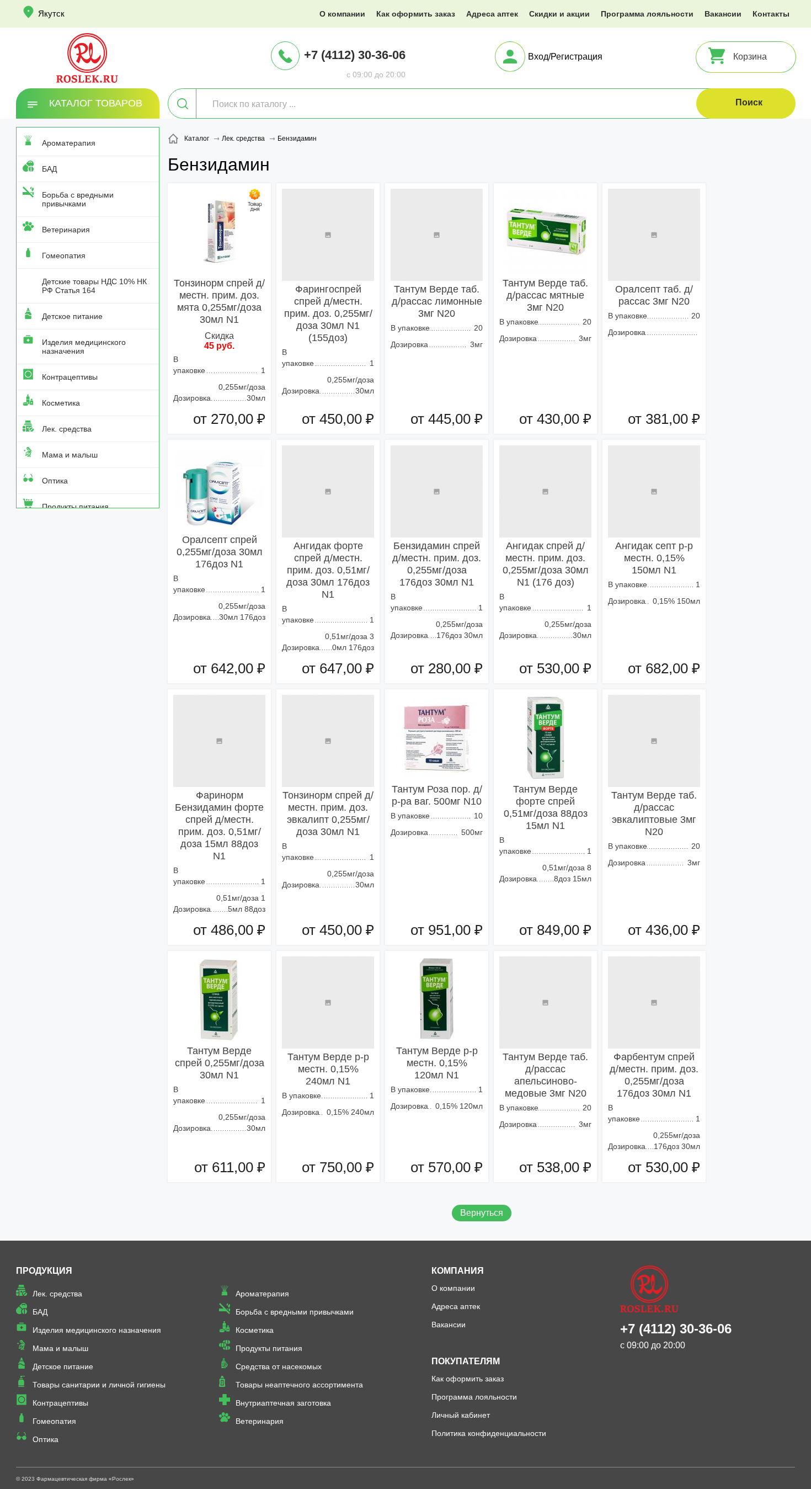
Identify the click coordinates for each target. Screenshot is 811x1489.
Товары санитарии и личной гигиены (99, 1384)
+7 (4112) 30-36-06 (355, 55)
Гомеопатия (64, 255)
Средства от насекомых (279, 1366)
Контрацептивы (70, 377)
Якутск (51, 13)
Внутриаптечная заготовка (283, 1402)
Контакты (771, 13)
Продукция (44, 1270)
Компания (457, 1270)
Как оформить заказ (415, 13)
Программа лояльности (647, 13)
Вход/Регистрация (565, 56)
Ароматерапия (68, 143)
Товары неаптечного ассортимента (299, 1384)
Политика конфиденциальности (488, 1433)
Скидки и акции (559, 13)
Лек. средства (67, 428)
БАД (49, 168)
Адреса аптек (492, 13)
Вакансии (723, 13)
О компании (342, 13)
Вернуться (481, 1212)
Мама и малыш (70, 454)
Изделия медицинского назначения (84, 346)
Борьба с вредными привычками (78, 199)
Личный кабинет (460, 1415)
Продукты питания (75, 506)
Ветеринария (66, 229)
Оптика (55, 480)
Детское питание (72, 316)
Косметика (61, 402)
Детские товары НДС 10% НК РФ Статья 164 (94, 286)
